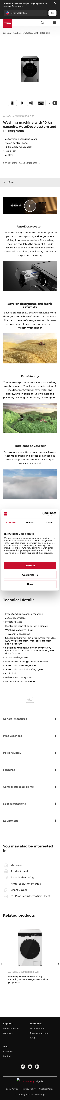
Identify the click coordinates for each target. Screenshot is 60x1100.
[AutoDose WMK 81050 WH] (30, 948)
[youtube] (30, 1067)
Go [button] (52, 13)
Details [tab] (30, 522)
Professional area (39, 1033)
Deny (30, 584)
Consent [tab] (11, 522)
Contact (7, 1056)
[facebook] (23, 1067)
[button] (25, 13)
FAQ (32, 1037)
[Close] (55, 3)
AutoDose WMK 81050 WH (23, 972)
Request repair (11, 1028)
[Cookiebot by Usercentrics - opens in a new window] (42, 514)
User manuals (37, 1028)
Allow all (30, 565)
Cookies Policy (46, 1089)
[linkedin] (37, 1067)
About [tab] (49, 522)
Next (49, 103)
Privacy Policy (29, 1089)
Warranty (8, 1033)
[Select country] (48, 22)
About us (8, 1051)
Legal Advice (12, 1089)
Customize (28, 574)
